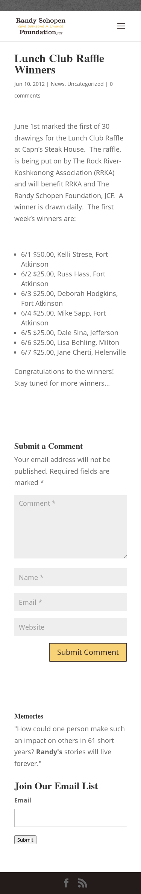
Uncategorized (85, 83)
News (58, 83)
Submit (25, 839)
